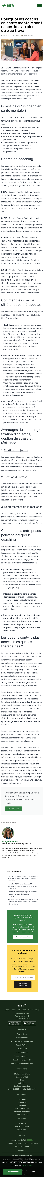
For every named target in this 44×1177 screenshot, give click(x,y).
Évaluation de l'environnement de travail (22, 1143)
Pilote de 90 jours (22, 1146)
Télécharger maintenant (22, 984)
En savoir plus (13, 809)
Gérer (32, 1172)
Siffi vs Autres (22, 1130)
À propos (22, 1099)
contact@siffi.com (22, 1014)
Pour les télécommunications (22, 1064)
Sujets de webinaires (22, 1086)
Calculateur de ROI (21, 1140)
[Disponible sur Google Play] (29, 1023)
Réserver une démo (22, 1111)
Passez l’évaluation (23, 937)
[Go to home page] (8, 5)
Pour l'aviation (22, 1034)
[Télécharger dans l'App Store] (15, 1023)
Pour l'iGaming (22, 1052)
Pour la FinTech (22, 1045)
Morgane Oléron (10, 841)
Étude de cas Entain (22, 1074)
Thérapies (22, 1105)
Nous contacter (22, 1114)
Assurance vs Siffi (22, 1127)
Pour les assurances (22, 1056)
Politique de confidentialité (22, 1155)
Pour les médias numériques (22, 1041)
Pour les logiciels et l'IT (22, 1060)
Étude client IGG (22, 1077)
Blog (22, 1080)
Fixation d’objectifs (16, 450)
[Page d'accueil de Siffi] (22, 1005)
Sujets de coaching (22, 1108)
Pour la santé (22, 1049)
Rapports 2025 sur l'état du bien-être (22, 1089)
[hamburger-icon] (39, 5)
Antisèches (22, 1083)
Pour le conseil (22, 1038)
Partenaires (22, 1102)
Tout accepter (13, 1172)
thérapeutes (37, 311)
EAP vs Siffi (22, 1124)
